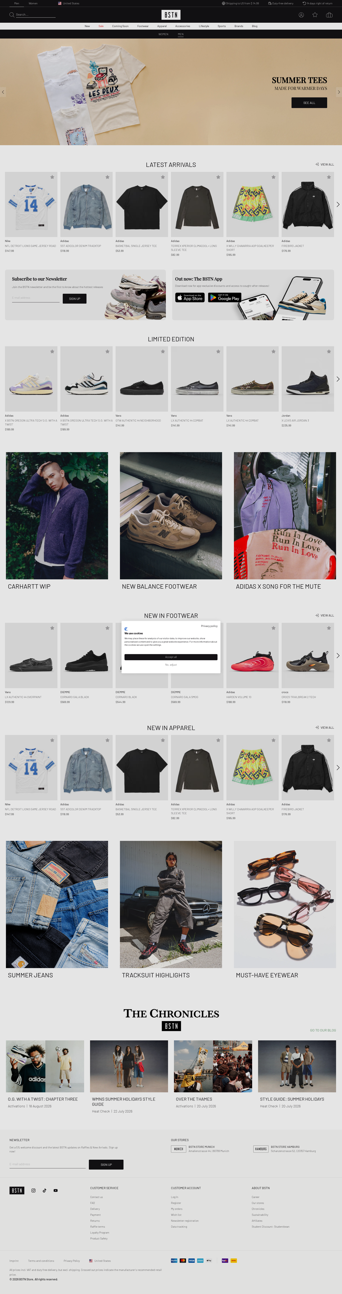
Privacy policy (209, 626)
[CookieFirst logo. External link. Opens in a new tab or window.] (125, 629)
